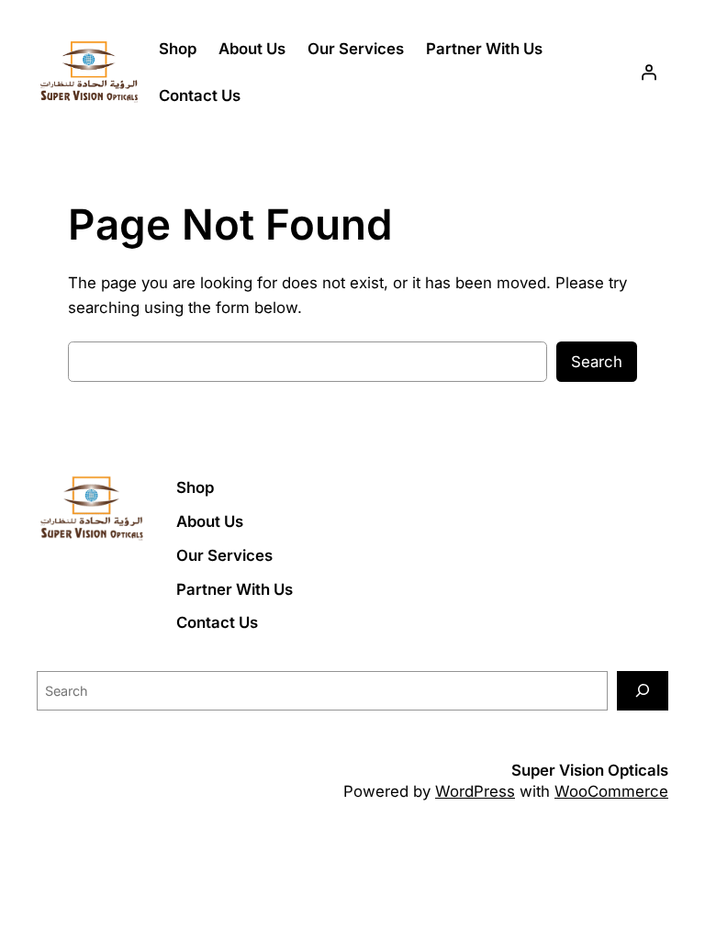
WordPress (475, 791)
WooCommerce (611, 791)
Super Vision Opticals (589, 770)
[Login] (649, 72)
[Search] (642, 691)
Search (596, 361)
